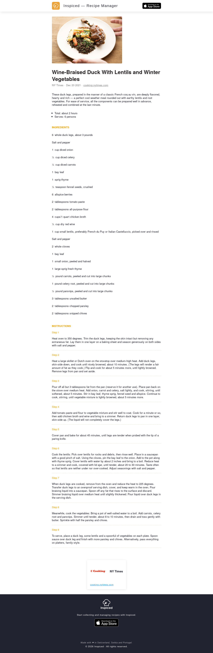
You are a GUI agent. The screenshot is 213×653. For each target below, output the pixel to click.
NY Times (57, 85)
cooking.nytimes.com (95, 85)
